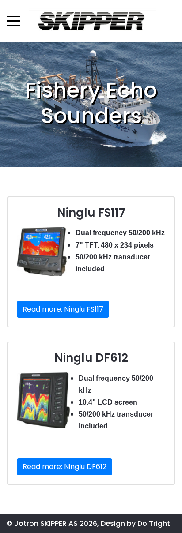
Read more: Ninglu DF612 (64, 467)
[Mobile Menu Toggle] (13, 20)
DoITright (153, 523)
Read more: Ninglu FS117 (63, 309)
